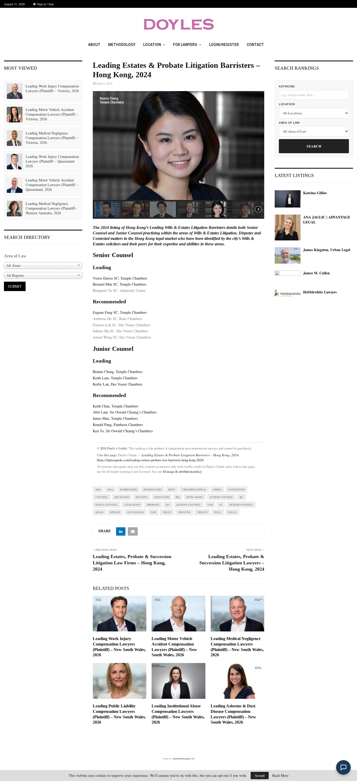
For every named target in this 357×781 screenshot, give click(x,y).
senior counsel (241, 504)
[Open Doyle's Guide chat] (343, 767)
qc (168, 504)
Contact (255, 45)
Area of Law (289, 122)
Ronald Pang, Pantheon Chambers (118, 424)
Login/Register (224, 45)
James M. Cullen (316, 273)
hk (178, 497)
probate (153, 504)
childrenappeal (194, 489)
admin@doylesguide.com (183, 758)
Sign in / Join (45, 4)
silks (99, 512)
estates (142, 497)
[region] (178, 155)
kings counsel (106, 504)
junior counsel (221, 497)
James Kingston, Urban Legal (326, 249)
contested (236, 489)
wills (232, 512)
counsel (101, 497)
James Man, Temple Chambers (115, 418)
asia (110, 489)
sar (210, 504)
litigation (132, 504)
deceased (122, 497)
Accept (260, 775)
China (217, 489)
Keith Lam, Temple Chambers (115, 377)
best (171, 489)
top (153, 512)
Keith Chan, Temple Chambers (115, 406)
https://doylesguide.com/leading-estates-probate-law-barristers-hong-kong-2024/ (150, 460)
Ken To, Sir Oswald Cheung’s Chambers (123, 430)
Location (152, 45)
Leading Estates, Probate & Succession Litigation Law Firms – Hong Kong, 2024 (132, 563)
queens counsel (188, 504)
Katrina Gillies (315, 193)
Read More (280, 775)
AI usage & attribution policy (182, 471)
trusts (202, 512)
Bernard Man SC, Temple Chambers (119, 284)
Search (314, 146)
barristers (128, 489)
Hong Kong (194, 497)
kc (241, 497)
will (217, 512)
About (94, 45)
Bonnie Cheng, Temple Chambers (117, 371)
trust (167, 512)
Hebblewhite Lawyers (320, 292)
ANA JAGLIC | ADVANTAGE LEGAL (326, 220)
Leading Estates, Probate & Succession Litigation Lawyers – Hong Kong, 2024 (231, 563)
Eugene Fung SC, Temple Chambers (120, 312)
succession (135, 512)
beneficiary (152, 489)
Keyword (287, 86)
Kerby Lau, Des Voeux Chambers (117, 384)
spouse (115, 512)
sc (221, 504)
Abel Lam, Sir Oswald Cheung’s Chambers (125, 412)
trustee (184, 512)
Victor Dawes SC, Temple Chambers (120, 278)
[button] (107, 209)
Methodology (121, 45)
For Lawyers (185, 45)
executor (161, 497)
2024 (98, 489)
